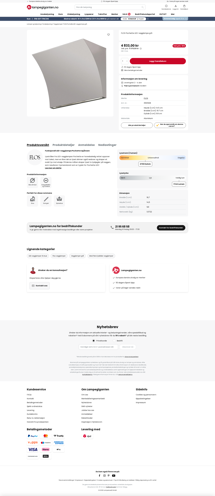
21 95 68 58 (122, 226)
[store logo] (42, 7)
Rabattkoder (87, 418)
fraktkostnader (111, 487)
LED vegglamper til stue (38, 256)
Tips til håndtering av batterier (124, 480)
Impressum (141, 402)
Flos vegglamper (59, 256)
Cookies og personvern (146, 394)
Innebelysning (47, 24)
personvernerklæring (125, 374)
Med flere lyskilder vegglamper (101, 256)
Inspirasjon (86, 422)
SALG (125, 14)
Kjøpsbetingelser (143, 398)
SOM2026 (133, 19)
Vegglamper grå (77, 256)
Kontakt (30, 398)
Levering (30, 410)
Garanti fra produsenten (37, 422)
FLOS (146, 98)
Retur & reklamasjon (36, 418)
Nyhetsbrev (86, 402)
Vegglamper (58, 24)
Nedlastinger (107, 145)
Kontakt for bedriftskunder (171, 228)
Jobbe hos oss (87, 410)
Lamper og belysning (34, 24)
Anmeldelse (86, 145)
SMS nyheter (86, 406)
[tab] (38, 145)
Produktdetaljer (64, 145)
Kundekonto (32, 414)
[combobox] (110, 7)
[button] (108, 35)
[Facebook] (101, 475)
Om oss (84, 394)
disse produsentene (131, 357)
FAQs (29, 394)
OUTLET (163, 14)
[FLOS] (35, 157)
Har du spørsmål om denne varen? (171, 125)
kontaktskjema (87, 374)
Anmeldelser (87, 414)
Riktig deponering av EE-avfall (146, 480)
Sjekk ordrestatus (34, 406)
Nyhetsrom (97, 422)
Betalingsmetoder (35, 402)
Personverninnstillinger (66, 480)
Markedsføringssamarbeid (93, 398)
